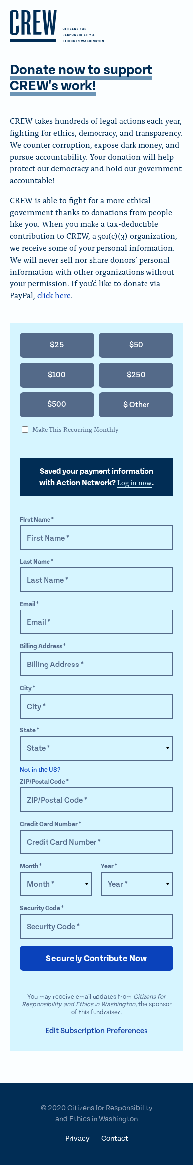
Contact (114, 1138)
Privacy (77, 1138)
